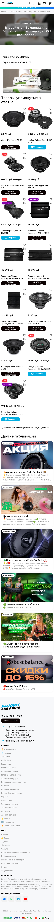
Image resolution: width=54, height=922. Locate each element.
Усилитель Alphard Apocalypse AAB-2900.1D (12, 322)
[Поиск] (28, 3)
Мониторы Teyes (8, 768)
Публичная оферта (9, 856)
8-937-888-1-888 (11, 715)
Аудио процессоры (9, 771)
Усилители (6, 764)
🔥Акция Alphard (8, 749)
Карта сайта (27, 913)
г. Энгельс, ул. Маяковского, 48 (18, 737)
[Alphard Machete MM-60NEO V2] (13, 164)
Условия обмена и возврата (13, 860)
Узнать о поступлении (10, 147)
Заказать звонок (10, 721)
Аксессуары (6, 800)
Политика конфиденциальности (15, 852)
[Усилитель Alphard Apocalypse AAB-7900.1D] (13, 255)
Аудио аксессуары (9, 778)
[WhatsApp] (11, 899)
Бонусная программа (10, 863)
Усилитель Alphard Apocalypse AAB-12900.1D (39, 277)
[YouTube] (25, 899)
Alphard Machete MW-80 (11, 140)
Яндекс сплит (7, 871)
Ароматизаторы (8, 815)
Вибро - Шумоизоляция (11, 793)
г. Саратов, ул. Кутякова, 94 (17, 732)
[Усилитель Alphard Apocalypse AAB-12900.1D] (40, 255)
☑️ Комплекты (7, 822)
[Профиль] (39, 3)
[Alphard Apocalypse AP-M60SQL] (13, 209)
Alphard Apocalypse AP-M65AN (38, 186)
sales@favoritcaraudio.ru (15, 727)
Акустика (5, 757)
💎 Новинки (6, 753)
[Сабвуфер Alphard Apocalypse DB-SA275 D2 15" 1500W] (13, 391)
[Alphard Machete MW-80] (13, 119)
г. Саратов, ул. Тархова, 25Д (17, 735)
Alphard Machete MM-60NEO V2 (13, 186)
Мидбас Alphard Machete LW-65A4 (40, 141)
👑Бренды (5, 818)
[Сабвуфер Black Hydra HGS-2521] (13, 345)
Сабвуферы (6, 760)
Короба (4, 797)
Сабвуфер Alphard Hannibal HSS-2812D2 (39, 322)
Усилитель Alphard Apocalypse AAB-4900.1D (38, 232)
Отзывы (4, 867)
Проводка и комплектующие (13, 782)
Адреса (4, 842)
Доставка (5, 845)
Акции (12, 12)
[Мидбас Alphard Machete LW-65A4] (40, 119)
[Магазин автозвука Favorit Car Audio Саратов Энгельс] (10, 3)
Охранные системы (9, 804)
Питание (5, 786)
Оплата (4, 849)
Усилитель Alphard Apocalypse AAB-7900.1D (12, 277)
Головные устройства (11, 775)
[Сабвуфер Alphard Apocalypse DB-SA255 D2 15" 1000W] (40, 345)
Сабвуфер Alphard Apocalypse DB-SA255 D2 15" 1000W (39, 368)
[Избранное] (24, 109)
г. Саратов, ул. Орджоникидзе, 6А (19, 730)
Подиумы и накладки (10, 789)
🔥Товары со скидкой (10, 826)
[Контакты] (34, 3)
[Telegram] (18, 899)
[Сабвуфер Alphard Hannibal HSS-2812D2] (40, 300)
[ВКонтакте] (4, 899)
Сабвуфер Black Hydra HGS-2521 (13, 368)
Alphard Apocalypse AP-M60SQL (11, 232)
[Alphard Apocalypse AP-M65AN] (40, 164)
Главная (4, 12)
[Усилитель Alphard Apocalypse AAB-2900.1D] (13, 300)
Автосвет (5, 811)
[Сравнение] (24, 113)
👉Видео (5, 838)
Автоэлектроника (9, 808)
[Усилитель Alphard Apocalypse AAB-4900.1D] (40, 209)
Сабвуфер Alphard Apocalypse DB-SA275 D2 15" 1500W (13, 413)
